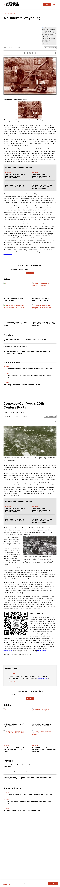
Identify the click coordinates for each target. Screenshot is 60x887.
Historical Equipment (9, 13)
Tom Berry (7, 416)
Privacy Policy (6, 884)
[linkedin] (27, 53)
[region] (30, 883)
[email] (35, 53)
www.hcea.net (8, 254)
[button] (5, 4)
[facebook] (24, 53)
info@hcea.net (41, 650)
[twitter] (30, 53)
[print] (55, 53)
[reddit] (32, 53)
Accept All (52, 883)
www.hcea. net (42, 678)
